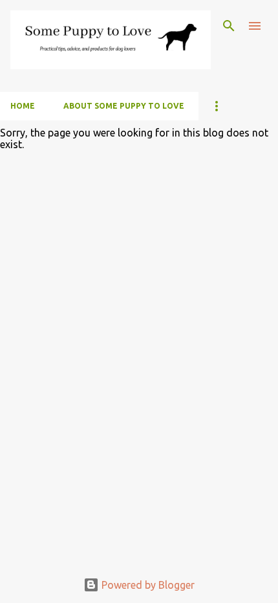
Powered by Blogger (147, 585)
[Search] (229, 25)
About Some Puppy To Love (123, 106)
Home (22, 106)
